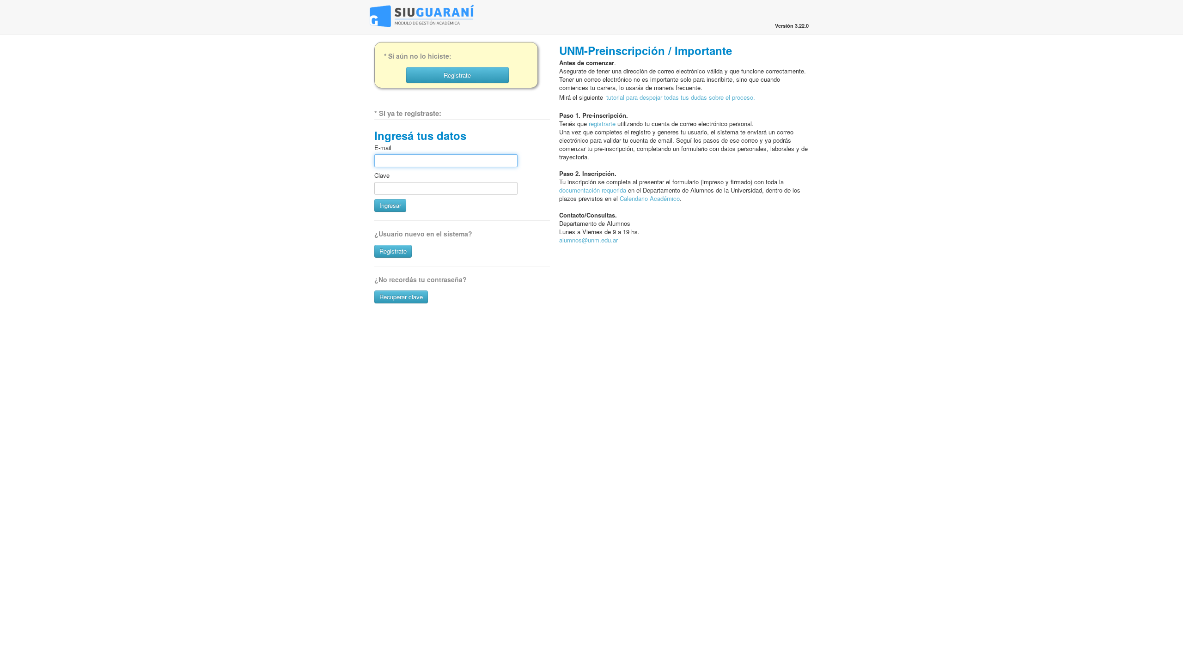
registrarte (602, 123)
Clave (382, 175)
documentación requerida (592, 190)
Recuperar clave (401, 296)
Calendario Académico (650, 198)
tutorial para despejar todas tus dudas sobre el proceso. (680, 97)
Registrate (393, 251)
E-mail (382, 148)
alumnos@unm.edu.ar (588, 240)
